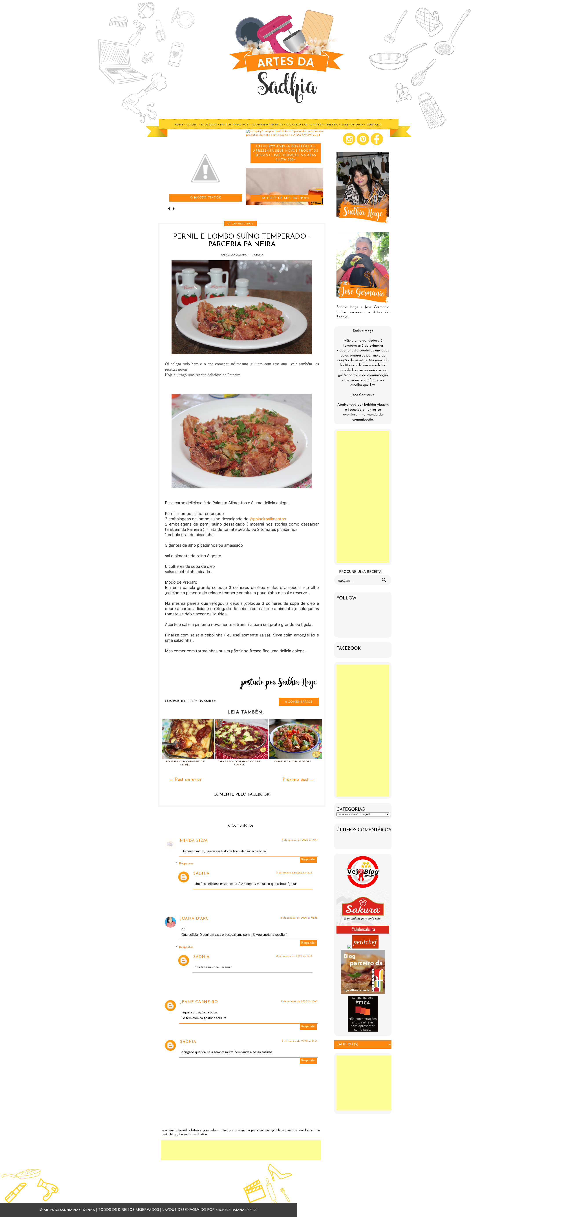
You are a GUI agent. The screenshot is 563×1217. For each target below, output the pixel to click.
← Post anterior (185, 780)
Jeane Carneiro (199, 1002)
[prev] (169, 209)
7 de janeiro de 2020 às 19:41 (299, 840)
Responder (308, 859)
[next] (174, 209)
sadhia (201, 874)
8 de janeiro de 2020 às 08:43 (299, 918)
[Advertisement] (241, 1150)
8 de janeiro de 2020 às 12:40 (299, 1001)
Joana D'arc (194, 919)
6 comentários (298, 702)
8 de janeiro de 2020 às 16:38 (294, 956)
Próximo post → (298, 780)
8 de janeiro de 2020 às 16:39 (299, 1041)
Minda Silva (194, 841)
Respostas (186, 863)
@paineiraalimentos (267, 519)
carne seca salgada (234, 255)
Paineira (258, 255)
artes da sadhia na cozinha (69, 1210)
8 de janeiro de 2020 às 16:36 (294, 872)
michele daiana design (237, 1210)
